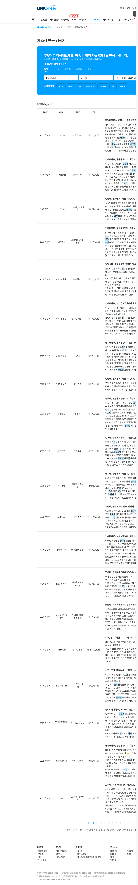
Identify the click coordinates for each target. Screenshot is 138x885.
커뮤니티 (83, 19)
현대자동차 (103, 86)
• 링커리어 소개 (42, 851)
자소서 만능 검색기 (45, 27)
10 (128, 823)
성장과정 (122, 86)
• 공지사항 (40, 854)
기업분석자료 (80, 27)
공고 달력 (126, 7)
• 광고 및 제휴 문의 (61, 851)
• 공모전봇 (113, 854)
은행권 (79, 68)
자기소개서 (95, 19)
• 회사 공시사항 (42, 860)
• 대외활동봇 (113, 851)
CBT (74, 18)
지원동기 (71, 86)
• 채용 (39, 857)
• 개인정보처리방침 (82, 854)
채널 (118, 19)
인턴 (89, 68)
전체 (46, 68)
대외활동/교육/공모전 (59, 19)
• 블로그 (128, 854)
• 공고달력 (129, 851)
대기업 (56, 68)
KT (80, 86)
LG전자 (61, 86)
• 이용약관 (79, 851)
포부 (113, 86)
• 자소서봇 (113, 860)
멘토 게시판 (108, 19)
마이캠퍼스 (128, 19)
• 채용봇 (112, 857)
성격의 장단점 (90, 86)
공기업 (68, 68)
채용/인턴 (43, 19)
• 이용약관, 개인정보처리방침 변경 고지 (88, 857)
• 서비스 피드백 (60, 857)
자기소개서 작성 (64, 27)
